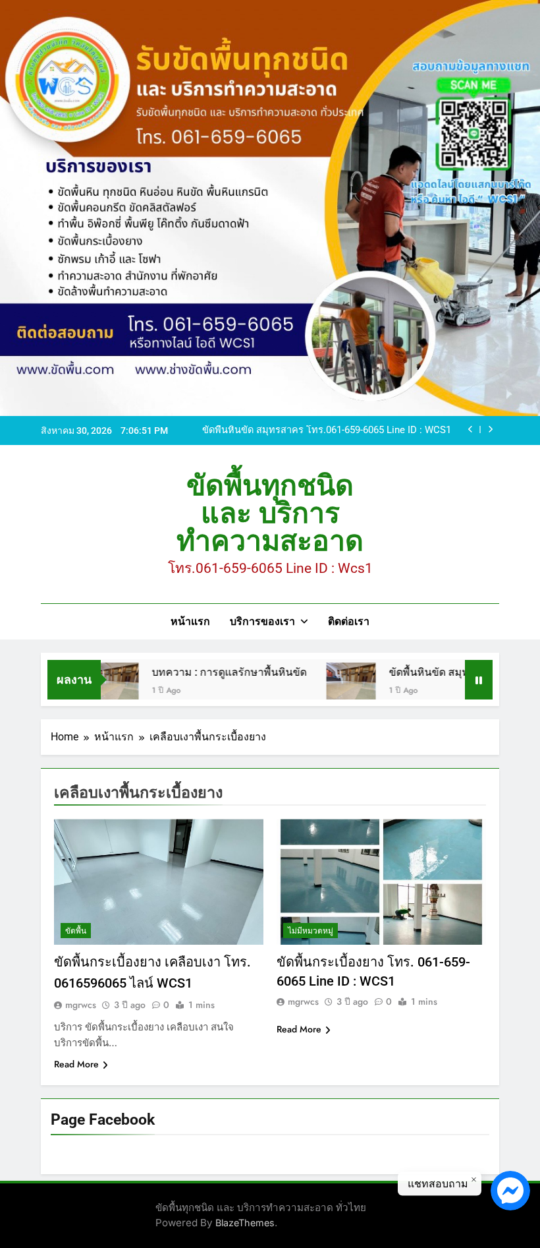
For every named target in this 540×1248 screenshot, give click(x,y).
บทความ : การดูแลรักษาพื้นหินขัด (205, 672)
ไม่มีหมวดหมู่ (310, 931)
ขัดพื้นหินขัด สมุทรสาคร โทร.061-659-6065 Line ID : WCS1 (326, 430)
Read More (76, 1064)
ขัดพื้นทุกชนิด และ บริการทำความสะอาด (270, 513)
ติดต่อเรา (348, 621)
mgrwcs (80, 1004)
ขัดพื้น (75, 931)
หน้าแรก (190, 621)
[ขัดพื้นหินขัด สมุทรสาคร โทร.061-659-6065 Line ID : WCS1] (327, 687)
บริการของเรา (262, 621)
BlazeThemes (245, 1222)
